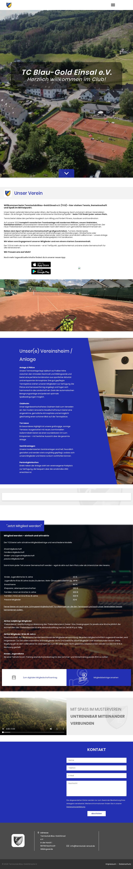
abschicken (96, 813)
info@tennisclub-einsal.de (82, 846)
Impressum (111, 864)
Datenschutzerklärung (75, 807)
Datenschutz (125, 864)
